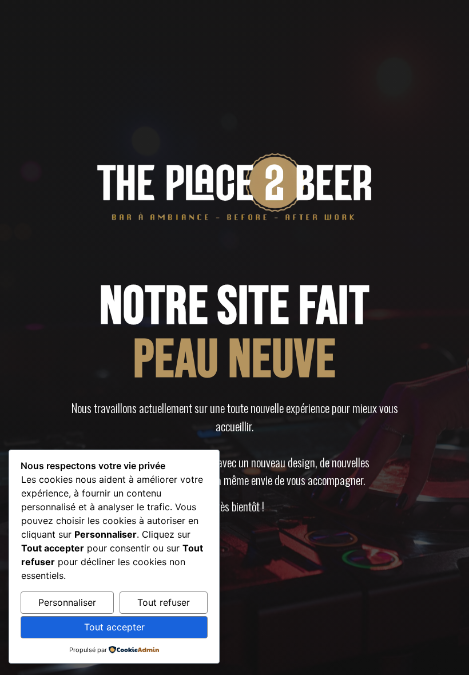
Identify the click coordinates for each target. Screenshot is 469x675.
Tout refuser (163, 602)
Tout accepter (114, 627)
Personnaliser (67, 602)
